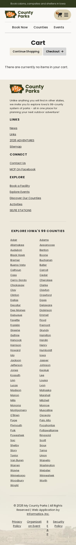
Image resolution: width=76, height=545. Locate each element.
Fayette (15, 320)
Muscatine (46, 410)
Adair (13, 240)
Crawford (46, 295)
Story (13, 450)
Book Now (20, 27)
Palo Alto (45, 420)
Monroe (44, 405)
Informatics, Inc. (38, 514)
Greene (15, 330)
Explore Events (20, 192)
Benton (44, 250)
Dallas (14, 300)
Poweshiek (17, 435)
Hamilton (45, 335)
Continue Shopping (26, 51)
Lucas (14, 385)
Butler (43, 265)
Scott (43, 440)
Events (59, 27)
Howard (15, 350)
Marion (14, 395)
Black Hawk (17, 255)
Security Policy (58, 524)
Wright (14, 485)
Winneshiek (47, 475)
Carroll (44, 270)
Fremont (45, 325)
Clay (13, 290)
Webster (45, 470)
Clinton (14, 295)
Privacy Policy (17, 524)
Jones (14, 370)
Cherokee (46, 280)
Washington (47, 465)
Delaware (46, 305)
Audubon (16, 250)
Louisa (44, 380)
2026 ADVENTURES (22, 140)
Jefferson (16, 365)
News (13, 128)
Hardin (44, 340)
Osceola (45, 415)
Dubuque (16, 315)
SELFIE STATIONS (20, 210)
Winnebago (17, 475)
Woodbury (17, 480)
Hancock (16, 340)
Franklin (15, 325)
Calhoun (15, 270)
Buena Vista (18, 265)
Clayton (44, 290)
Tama (43, 450)
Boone (44, 255)
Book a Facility (20, 186)
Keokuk (44, 370)
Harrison (15, 345)
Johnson (45, 365)
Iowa (43, 355)
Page (13, 420)
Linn (12, 380)
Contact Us (18, 163)
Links (13, 134)
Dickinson (46, 310)
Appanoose (47, 245)
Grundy (44, 330)
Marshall (45, 395)
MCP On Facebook (22, 169)
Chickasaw (17, 285)
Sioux (43, 445)
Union (43, 455)
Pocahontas (47, 425)
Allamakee (17, 245)
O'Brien (14, 415)
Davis (43, 300)
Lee (42, 375)
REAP (48, 528)
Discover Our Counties (25, 198)
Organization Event (34, 524)
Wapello (45, 460)
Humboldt (46, 350)
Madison (15, 390)
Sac (12, 440)
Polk (13, 430)
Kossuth (15, 375)
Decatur (15, 305)
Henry (43, 345)
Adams (44, 240)
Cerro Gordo (18, 280)
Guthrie (14, 335)
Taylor (14, 455)
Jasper (44, 360)
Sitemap (16, 147)
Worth (43, 480)
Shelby (14, 445)
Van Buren (17, 460)
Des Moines (17, 310)
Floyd (43, 320)
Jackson (15, 360)
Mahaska (45, 390)
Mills (13, 400)
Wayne (14, 470)
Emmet (44, 315)
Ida (12, 355)
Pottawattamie (49, 430)
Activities (16, 204)
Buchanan (46, 260)
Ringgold (45, 435)
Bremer (15, 260)
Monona (15, 405)
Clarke (44, 285)
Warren (15, 465)
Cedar (44, 275)
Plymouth (16, 425)
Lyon (42, 385)
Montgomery (18, 410)
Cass (13, 275)
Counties (41, 27)
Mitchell (44, 400)
